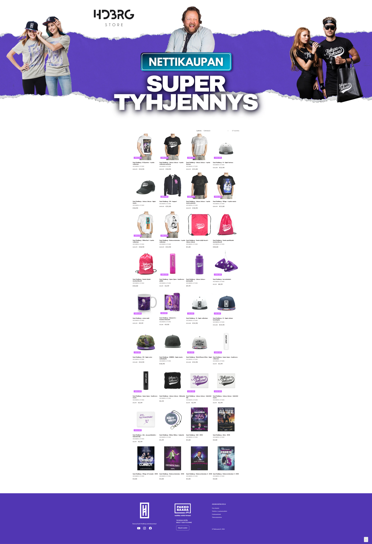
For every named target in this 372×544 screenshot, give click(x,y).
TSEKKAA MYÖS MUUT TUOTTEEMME (184, 521)
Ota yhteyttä (215, 508)
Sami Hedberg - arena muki (141, 318)
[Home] (188, 510)
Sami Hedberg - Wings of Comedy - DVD (145, 474)
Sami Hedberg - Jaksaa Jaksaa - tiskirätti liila (198, 396)
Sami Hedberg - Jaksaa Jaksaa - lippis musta (144, 202)
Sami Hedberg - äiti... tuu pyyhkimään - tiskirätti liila (144, 435)
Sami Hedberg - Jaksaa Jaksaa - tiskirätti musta (225, 396)
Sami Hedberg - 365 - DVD (194, 435)
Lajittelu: (199, 130)
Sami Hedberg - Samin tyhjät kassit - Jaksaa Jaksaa (197, 241)
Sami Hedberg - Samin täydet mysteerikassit (142, 280)
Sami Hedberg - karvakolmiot (222, 279)
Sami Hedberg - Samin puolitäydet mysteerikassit (223, 241)
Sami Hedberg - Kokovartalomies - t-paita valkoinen (172, 241)
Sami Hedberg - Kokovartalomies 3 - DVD (226, 474)
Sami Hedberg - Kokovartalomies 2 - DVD (199, 474)
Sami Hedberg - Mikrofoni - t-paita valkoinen (143, 241)
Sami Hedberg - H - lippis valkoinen (197, 318)
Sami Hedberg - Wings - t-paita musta (224, 201)
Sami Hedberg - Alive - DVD (221, 435)
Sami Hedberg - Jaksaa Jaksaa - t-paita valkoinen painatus (171, 163)
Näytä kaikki (182, 528)
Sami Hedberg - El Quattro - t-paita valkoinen (143, 163)
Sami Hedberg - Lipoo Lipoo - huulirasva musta (145, 396)
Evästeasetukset (216, 514)
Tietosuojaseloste (217, 517)
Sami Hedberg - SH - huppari (168, 201)
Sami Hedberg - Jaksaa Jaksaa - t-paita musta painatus (198, 202)
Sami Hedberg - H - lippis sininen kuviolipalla (223, 319)
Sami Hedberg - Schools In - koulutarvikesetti (167, 318)
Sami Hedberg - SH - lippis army (142, 357)
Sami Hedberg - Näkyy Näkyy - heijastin (171, 435)
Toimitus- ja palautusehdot (219, 511)
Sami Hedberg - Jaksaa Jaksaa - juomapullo (196, 280)
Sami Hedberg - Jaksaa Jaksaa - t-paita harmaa (198, 163)
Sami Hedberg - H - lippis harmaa (223, 162)
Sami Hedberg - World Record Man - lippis (199, 357)
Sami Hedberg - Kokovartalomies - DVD (171, 474)
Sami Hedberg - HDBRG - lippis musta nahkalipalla (171, 358)
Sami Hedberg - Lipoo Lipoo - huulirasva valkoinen (225, 358)
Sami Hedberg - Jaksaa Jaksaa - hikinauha (172, 396)
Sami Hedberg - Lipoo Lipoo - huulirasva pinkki (171, 280)
